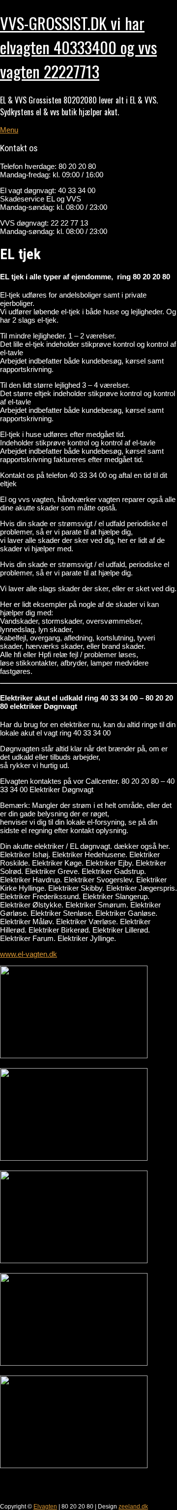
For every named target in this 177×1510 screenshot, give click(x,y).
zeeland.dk (133, 1506)
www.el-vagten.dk (28, 954)
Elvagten (45, 1506)
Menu (9, 130)
